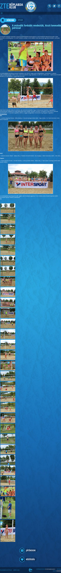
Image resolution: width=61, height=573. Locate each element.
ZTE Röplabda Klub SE (50, 569)
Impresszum (16, 570)
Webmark (58, 571)
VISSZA (20, 19)
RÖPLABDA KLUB (16, 5)
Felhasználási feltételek (6, 570)
